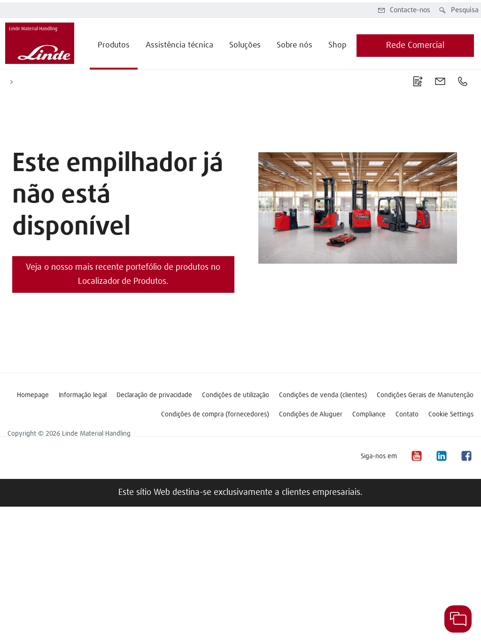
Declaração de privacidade (154, 395)
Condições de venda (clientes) (323, 395)
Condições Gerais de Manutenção (425, 395)
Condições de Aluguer (310, 414)
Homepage (33, 395)
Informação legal (83, 395)
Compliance (369, 414)
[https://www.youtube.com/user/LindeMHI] (416, 456)
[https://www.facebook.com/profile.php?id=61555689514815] (466, 456)
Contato (407, 414)
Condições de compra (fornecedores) (215, 414)
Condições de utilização (235, 395)
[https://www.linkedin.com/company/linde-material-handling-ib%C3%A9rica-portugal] (441, 456)
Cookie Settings (450, 414)
